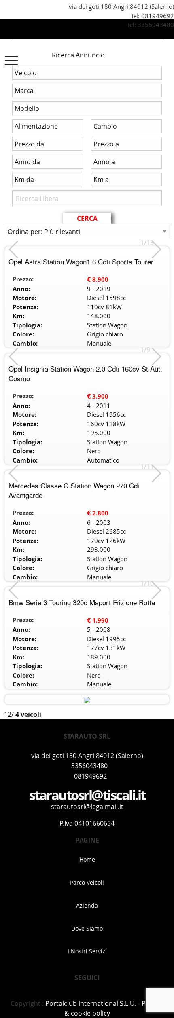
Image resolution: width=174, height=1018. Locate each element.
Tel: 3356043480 (149, 25)
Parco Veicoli (87, 882)
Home (87, 859)
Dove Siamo (87, 928)
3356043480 (89, 765)
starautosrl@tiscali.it (87, 795)
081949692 (157, 16)
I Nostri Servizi (87, 951)
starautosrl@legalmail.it (87, 806)
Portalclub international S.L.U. (90, 1003)
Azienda (87, 905)
